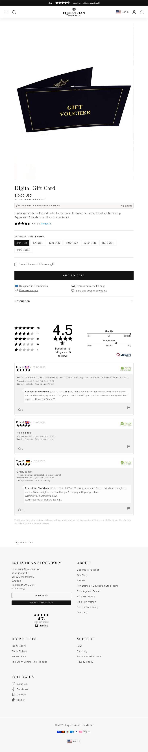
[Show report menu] (128, 407)
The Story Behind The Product (29, 661)
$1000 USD (24, 250)
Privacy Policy (85, 661)
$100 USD (72, 242)
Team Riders (19, 645)
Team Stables (19, 651)
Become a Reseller (88, 569)
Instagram (22, 684)
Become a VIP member (41, 603)
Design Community (88, 607)
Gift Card (82, 612)
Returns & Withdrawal (89, 656)
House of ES (19, 656)
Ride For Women (86, 601)
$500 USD (108, 242)
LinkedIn (21, 694)
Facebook (22, 689)
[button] (6, 12)
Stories (81, 580)
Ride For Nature (86, 596)
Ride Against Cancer (89, 591)
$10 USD (22, 242)
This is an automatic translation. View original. (39, 475)
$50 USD (54, 242)
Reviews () (46, 223)
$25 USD (38, 242)
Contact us (41, 595)
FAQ (79, 645)
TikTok (20, 699)
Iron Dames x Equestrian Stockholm (97, 585)
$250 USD (90, 242)
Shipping (82, 651)
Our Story (82, 575)
